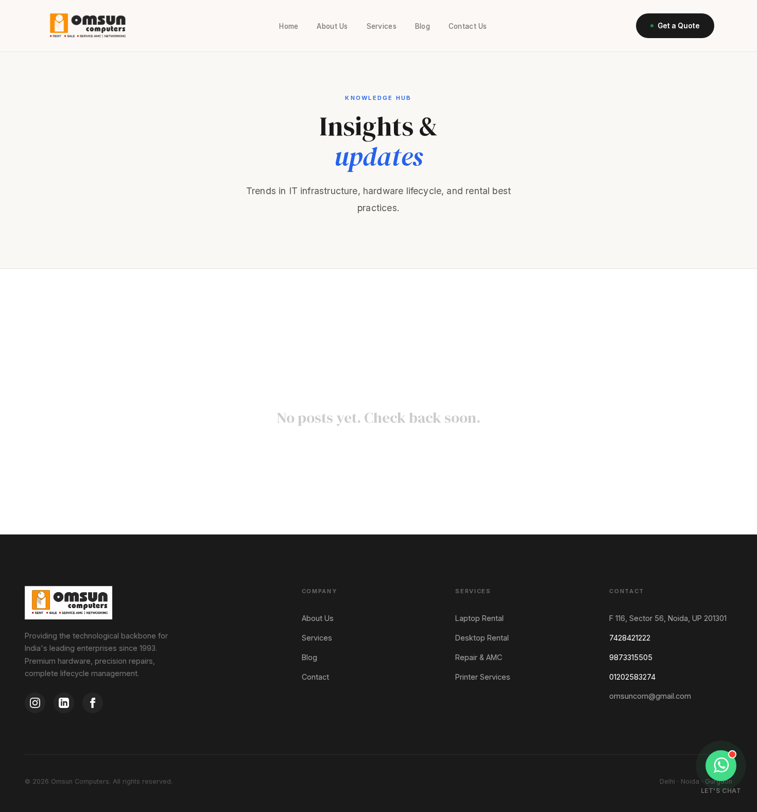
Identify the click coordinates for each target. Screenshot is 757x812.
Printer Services (482, 676)
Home (288, 26)
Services (382, 26)
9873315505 (630, 657)
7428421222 (629, 637)
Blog (422, 26)
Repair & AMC (478, 657)
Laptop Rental (479, 618)
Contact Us (468, 26)
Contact (315, 676)
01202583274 (632, 676)
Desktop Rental (482, 637)
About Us (332, 26)
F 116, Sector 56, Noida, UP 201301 (668, 618)
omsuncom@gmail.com (650, 696)
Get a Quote (679, 26)
